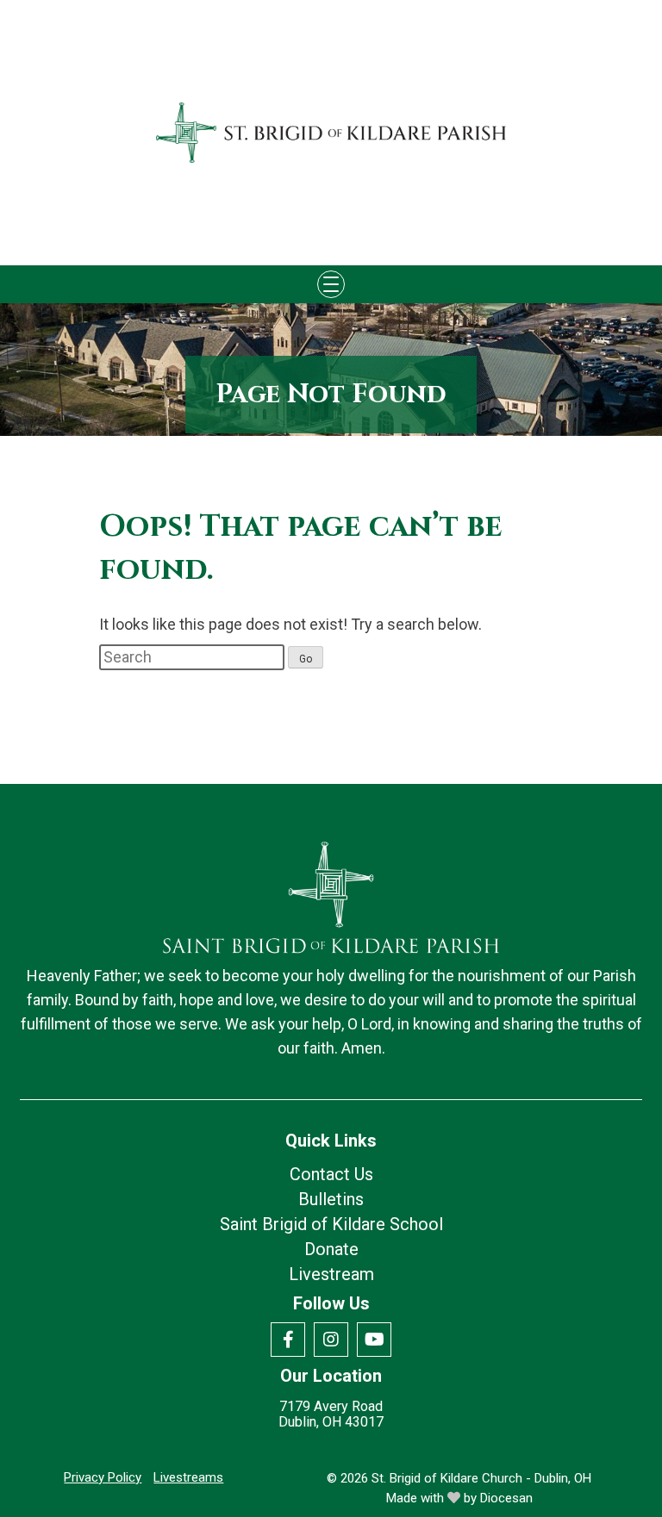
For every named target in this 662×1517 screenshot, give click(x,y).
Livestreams (188, 1477)
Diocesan (506, 1498)
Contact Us (331, 1174)
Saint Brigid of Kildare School (331, 1224)
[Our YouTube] (374, 1339)
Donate (331, 1249)
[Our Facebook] (288, 1339)
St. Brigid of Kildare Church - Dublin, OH (481, 1478)
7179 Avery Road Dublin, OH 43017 (331, 1414)
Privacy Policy (102, 1477)
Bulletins (331, 1199)
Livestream (331, 1274)
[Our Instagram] (331, 1339)
